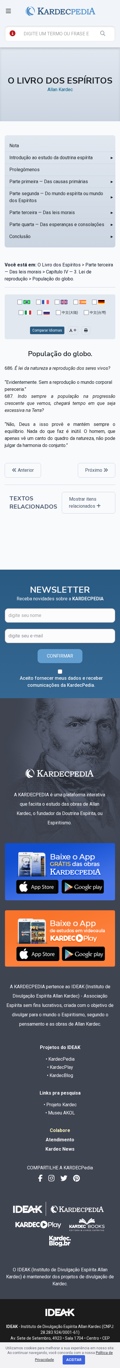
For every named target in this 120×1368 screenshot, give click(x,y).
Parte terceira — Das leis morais (42, 212)
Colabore (60, 1130)
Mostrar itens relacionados (82, 502)
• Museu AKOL (60, 1113)
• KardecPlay (60, 1067)
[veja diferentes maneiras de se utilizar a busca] (12, 33)
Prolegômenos (24, 169)
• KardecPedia (60, 1059)
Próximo (94, 470)
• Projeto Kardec (60, 1104)
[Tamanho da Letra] (73, 330)
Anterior (25, 470)
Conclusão (20, 236)
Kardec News (60, 1149)
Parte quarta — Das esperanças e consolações (56, 224)
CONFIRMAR (60, 656)
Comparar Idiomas (47, 330)
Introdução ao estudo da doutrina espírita (51, 157)
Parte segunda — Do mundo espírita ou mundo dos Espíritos (56, 197)
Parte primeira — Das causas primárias (48, 181)
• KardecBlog (60, 1075)
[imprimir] (86, 330)
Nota (14, 145)
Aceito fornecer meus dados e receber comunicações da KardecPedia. (61, 681)
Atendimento (60, 1139)
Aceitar (74, 1360)
